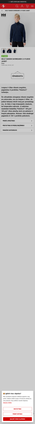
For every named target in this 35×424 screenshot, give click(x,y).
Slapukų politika (7, 402)
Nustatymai (17, 409)
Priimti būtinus (17, 414)
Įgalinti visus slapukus (17, 419)
